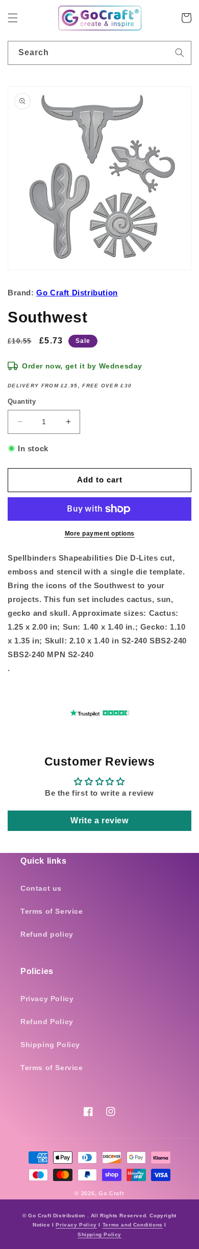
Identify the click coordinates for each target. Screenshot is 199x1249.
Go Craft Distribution (77, 292)
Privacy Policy (46, 998)
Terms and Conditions (133, 1225)
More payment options (100, 533)
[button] (13, 18)
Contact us (41, 888)
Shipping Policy (50, 1044)
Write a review (99, 820)
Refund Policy (46, 1021)
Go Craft (111, 1193)
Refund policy (46, 934)
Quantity (22, 401)
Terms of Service (51, 911)
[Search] (179, 52)
